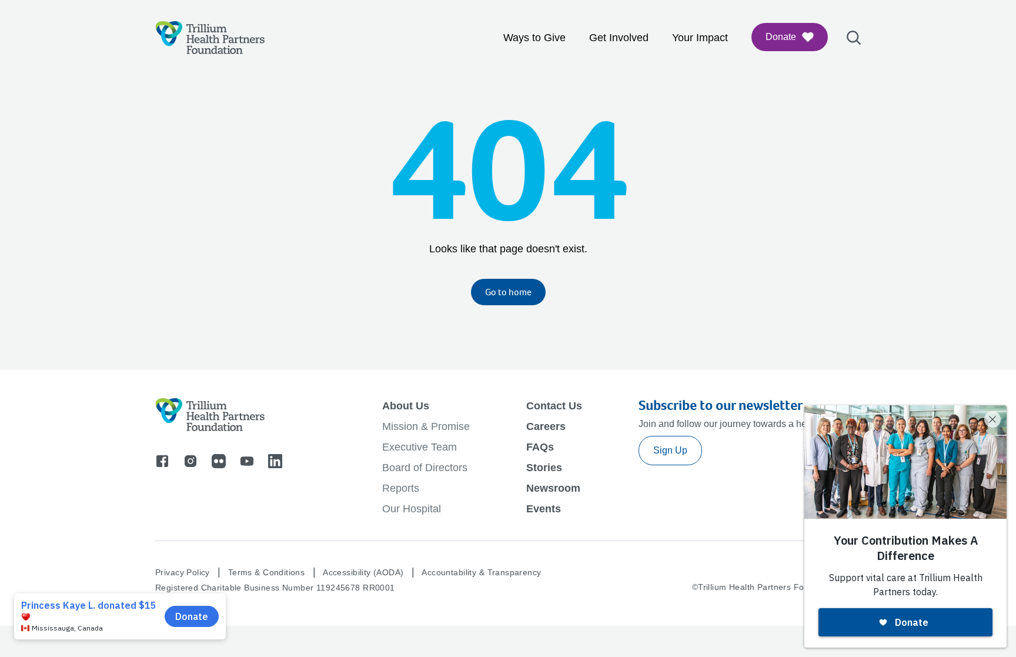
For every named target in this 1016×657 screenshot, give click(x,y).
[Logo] (210, 37)
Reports (400, 488)
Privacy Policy (182, 572)
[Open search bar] (854, 38)
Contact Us (554, 406)
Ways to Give (534, 38)
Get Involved (619, 38)
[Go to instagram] (190, 461)
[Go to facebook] (162, 461)
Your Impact (700, 38)
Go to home (508, 292)
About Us (405, 406)
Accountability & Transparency (481, 572)
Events (543, 509)
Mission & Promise (426, 426)
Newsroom (553, 488)
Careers (546, 426)
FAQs (540, 447)
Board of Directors (424, 467)
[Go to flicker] (219, 461)
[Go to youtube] (247, 461)
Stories (544, 467)
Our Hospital (411, 509)
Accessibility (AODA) (363, 572)
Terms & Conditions (266, 572)
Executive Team (419, 447)
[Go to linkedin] (275, 461)
